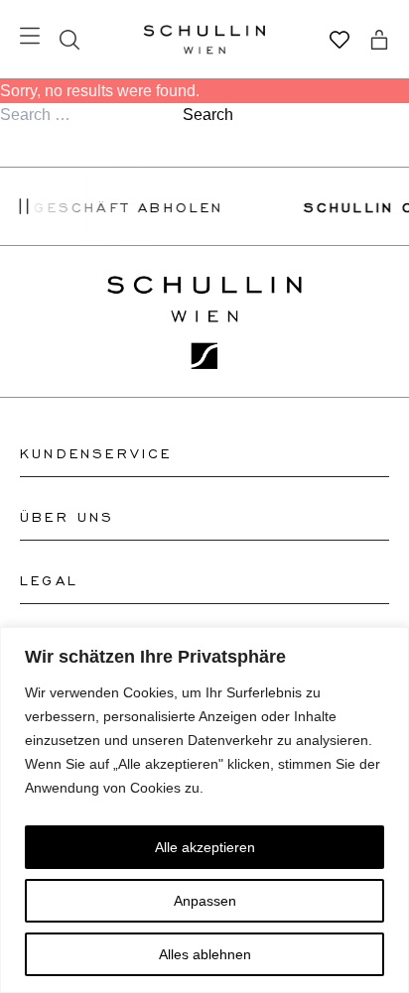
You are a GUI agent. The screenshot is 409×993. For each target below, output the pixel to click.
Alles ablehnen (205, 954)
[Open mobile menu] (30, 36)
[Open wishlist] (339, 40)
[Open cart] (379, 40)
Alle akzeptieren (205, 847)
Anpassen (205, 901)
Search (208, 114)
